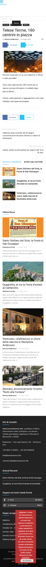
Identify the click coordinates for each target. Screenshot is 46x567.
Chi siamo (11, 552)
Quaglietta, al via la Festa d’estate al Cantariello (21, 484)
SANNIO (3, 4)
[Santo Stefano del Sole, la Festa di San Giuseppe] (9, 171)
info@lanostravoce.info (12, 455)
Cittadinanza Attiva (10, 524)
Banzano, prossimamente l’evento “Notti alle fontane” (22, 390)
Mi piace (38, 500)
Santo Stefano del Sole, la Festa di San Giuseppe (22, 478)
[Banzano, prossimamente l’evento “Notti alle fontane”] (23, 376)
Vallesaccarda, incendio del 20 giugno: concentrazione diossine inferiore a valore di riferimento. (21, 135)
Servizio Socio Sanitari (12, 535)
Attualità (6, 25)
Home (5, 19)
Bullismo (6, 520)
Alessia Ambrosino (12, 39)
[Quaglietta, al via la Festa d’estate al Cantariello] (9, 183)
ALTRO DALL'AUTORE (33, 162)
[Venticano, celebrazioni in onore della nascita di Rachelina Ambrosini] (9, 196)
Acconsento (27, 560)
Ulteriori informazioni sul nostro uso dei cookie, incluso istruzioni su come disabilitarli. (26, 552)
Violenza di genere (10, 539)
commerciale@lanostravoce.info (15, 461)
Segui (39, 505)
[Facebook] (18, 7)
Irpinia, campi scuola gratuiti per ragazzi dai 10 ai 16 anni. (23, 151)
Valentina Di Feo (9, 247)
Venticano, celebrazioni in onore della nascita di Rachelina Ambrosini (29, 196)
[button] (29, 12)
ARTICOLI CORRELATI (12, 162)
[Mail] (23, 7)
